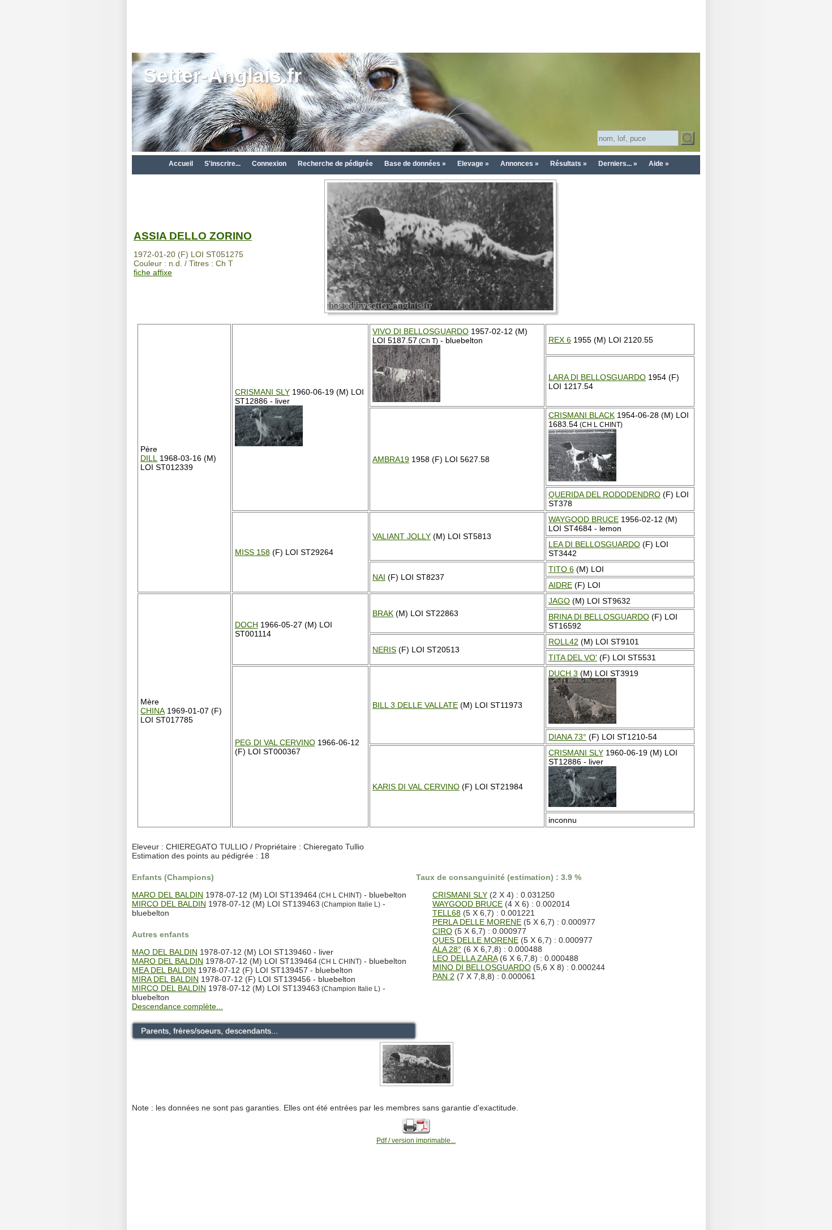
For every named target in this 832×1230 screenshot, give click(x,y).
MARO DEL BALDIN (167, 894)
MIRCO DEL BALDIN (169, 903)
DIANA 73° (567, 736)
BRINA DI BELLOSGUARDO (598, 616)
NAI (378, 577)
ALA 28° (446, 949)
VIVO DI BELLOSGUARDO (420, 331)
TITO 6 (561, 569)
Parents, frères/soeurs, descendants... (209, 1030)
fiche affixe (153, 272)
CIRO (442, 931)
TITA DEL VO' (572, 657)
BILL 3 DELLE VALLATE (415, 705)
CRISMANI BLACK (581, 415)
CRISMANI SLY (262, 391)
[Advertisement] (416, 25)
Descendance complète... (177, 1006)
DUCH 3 (563, 673)
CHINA (152, 710)
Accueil (181, 164)
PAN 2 (443, 976)
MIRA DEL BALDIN (165, 979)
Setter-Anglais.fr (222, 75)
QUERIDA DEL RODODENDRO (604, 494)
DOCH (246, 624)
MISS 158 (252, 552)
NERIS (384, 649)
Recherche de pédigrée (335, 164)
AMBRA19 (390, 459)
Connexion (269, 164)
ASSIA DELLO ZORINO (193, 236)
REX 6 (559, 339)
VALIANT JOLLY (401, 536)
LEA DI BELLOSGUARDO (594, 544)
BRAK (382, 613)
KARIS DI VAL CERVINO (416, 786)
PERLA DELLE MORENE (476, 921)
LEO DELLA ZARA (465, 958)
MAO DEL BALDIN (165, 951)
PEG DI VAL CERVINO (275, 742)
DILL (148, 458)
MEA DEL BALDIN (164, 970)
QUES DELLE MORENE (475, 940)
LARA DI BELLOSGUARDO (597, 377)
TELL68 (446, 912)
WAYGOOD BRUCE (583, 519)
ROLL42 (563, 641)
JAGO (559, 600)
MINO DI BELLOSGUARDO (481, 967)
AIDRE (560, 585)
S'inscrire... (222, 164)
